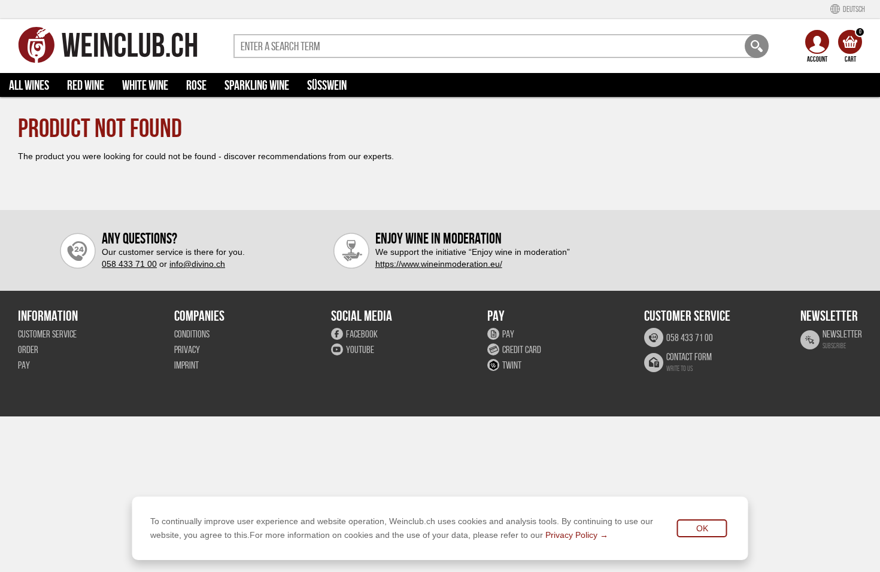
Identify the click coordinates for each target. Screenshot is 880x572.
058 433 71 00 (129, 264)
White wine (145, 85)
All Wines (29, 85)
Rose (196, 85)
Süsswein (327, 85)
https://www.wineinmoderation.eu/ (438, 264)
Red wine (85, 85)
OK (702, 528)
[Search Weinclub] (757, 46)
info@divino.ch (197, 264)
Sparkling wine (256, 85)
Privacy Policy (571, 535)
